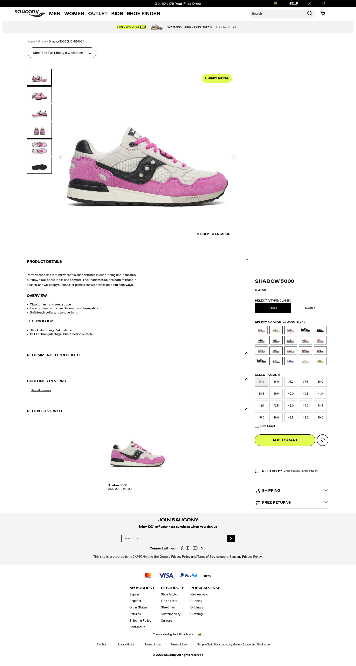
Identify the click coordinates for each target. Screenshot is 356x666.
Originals (196, 607)
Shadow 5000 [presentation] (274, 281)
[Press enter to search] (310, 13)
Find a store (169, 600)
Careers (166, 620)
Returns (135, 614)
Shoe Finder (143, 13)
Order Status (138, 607)
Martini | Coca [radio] (305, 351)
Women (74, 13)
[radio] (273, 308)
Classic (273, 308)
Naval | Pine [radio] (320, 351)
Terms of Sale (179, 644)
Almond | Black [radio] (261, 330)
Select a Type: (273, 300)
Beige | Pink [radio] (290, 330)
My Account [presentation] (142, 588)
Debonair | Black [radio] (305, 340)
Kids (117, 13)
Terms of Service (208, 556)
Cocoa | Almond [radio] (290, 340)
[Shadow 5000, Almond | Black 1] (147, 156)
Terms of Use (152, 644)
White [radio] (305, 361)
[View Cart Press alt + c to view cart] (322, 13)
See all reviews (41, 390)
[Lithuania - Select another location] (275, 3)
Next (234, 157)
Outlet (98, 13)
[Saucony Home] (30, 13)
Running (196, 600)
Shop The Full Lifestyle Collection (58, 52)
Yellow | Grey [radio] (320, 361)
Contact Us (137, 627)
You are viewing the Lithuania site (173, 634)
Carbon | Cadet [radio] (275, 340)
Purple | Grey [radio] (290, 361)
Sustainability (170, 614)
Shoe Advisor (170, 594)
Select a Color (280, 322)
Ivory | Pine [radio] (290, 351)
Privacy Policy (180, 556)
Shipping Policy (140, 620)
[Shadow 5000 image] (137, 450)
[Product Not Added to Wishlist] (322, 440)
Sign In (134, 594)
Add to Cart (285, 440)
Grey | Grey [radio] (275, 351)
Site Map (102, 644)
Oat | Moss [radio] (275, 361)
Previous (61, 157)
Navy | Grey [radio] (261, 361)
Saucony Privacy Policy (246, 556)
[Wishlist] (323, 4)
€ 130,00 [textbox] (260, 290)
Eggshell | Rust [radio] (320, 340)
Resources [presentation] (172, 588)
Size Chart (267, 426)
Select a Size (268, 375)
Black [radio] (305, 330)
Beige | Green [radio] (275, 330)
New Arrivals (199, 594)
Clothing (196, 614)
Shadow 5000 (118, 485)
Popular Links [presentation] (205, 588)
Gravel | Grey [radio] (261, 351)
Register (135, 600)
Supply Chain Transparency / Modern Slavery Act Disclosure (233, 644)
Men (55, 13)
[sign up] (231, 538)
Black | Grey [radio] (261, 340)
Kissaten (310, 308)
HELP (293, 3)
